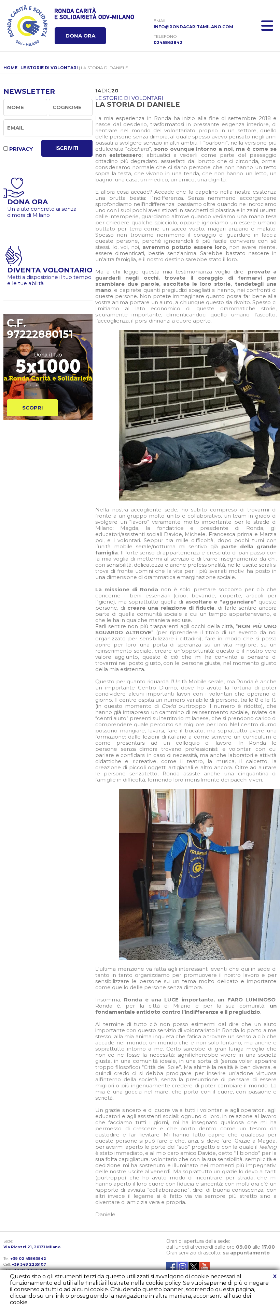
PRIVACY (21, 149)
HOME (10, 67)
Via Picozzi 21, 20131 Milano (31, 1247)
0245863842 (168, 42)
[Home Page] (27, 25)
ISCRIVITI (66, 148)
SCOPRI (32, 407)
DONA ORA (80, 35)
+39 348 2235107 (29, 1264)
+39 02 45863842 (28, 1258)
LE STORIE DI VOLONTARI (49, 67)
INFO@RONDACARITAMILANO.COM (193, 26)
